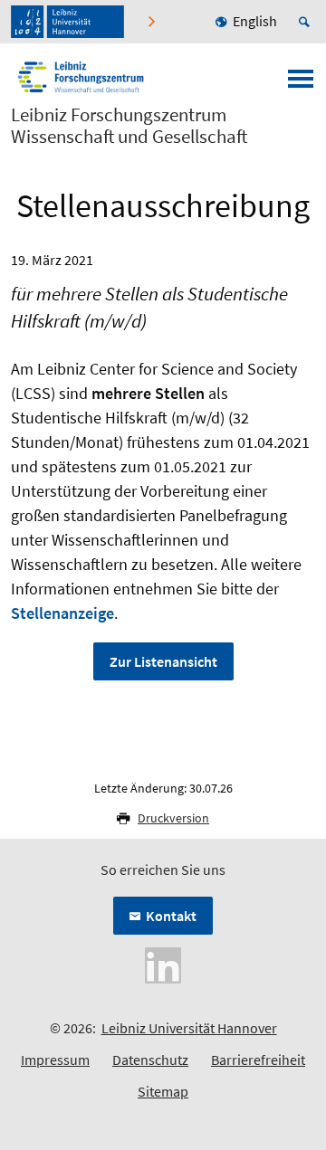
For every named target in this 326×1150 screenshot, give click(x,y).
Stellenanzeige (62, 613)
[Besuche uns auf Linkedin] (163, 964)
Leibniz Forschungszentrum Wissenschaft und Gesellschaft (129, 125)
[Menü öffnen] (300, 84)
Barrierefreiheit (258, 1059)
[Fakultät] (153, 22)
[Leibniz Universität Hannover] (67, 21)
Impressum (55, 1059)
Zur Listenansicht (163, 661)
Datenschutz (150, 1059)
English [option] (255, 21)
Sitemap (163, 1091)
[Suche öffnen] (307, 22)
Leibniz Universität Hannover (189, 1028)
